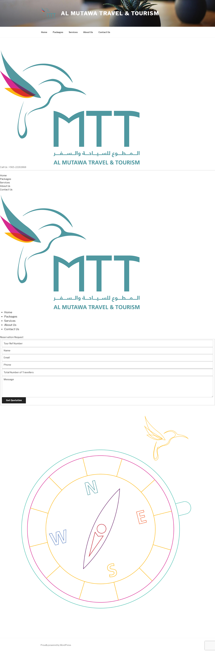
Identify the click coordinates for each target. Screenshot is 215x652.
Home (44, 32)
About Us (88, 32)
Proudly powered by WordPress (56, 645)
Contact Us (104, 32)
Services (73, 32)
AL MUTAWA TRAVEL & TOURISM (110, 13)
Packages (58, 32)
